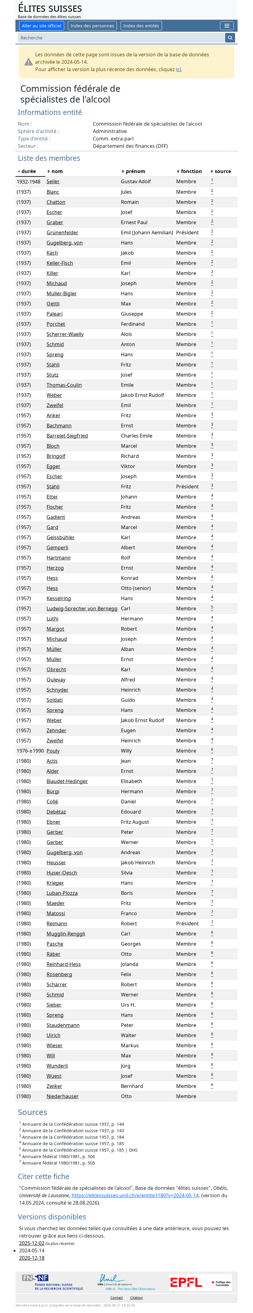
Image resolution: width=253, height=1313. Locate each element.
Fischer (55, 506)
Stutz (53, 374)
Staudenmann (63, 1025)
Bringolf (56, 456)
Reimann (57, 923)
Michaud (57, 283)
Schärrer (57, 984)
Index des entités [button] (141, 26)
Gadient (56, 517)
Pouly (53, 750)
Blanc (53, 191)
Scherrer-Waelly (65, 334)
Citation (136, 1297)
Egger (53, 466)
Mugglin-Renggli (66, 933)
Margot (55, 628)
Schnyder (57, 689)
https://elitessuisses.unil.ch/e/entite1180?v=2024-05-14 (135, 1195)
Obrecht (56, 669)
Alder (53, 771)
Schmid (55, 344)
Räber (53, 954)
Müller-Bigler (62, 293)
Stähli (53, 364)
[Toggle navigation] (227, 25)
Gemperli (57, 547)
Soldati (55, 700)
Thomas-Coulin (64, 385)
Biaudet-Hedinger (67, 781)
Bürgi (53, 791)
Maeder (56, 903)
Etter (52, 496)
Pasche (55, 943)
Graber (55, 222)
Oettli (53, 303)
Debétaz (56, 811)
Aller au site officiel (41, 26)
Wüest (54, 1076)
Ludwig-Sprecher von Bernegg (82, 608)
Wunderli (57, 1065)
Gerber (55, 832)
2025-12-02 (31, 1243)
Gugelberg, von (65, 242)
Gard (52, 527)
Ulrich (53, 1035)
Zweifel (55, 405)
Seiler (53, 181)
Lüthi (52, 618)
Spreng (55, 354)
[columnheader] (30, 171)
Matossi (56, 913)
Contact (116, 1297)
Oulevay (56, 679)
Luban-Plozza (62, 893)
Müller (54, 649)
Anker (53, 415)
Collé (52, 801)
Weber (54, 395)
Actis (52, 761)
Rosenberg (59, 974)
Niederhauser (63, 1096)
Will (51, 1055)
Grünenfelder (62, 232)
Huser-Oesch (62, 872)
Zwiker (54, 1086)
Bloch (53, 445)
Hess (52, 578)
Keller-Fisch (60, 263)
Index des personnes (92, 26)
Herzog (55, 567)
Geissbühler (61, 537)
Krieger (55, 882)
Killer (52, 273)
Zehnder (56, 730)
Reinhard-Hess (64, 964)
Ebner (53, 821)
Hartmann (59, 557)
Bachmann (59, 425)
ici (178, 69)
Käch (52, 252)
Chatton (56, 202)
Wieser (55, 1045)
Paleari (55, 313)
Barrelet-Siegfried (67, 435)
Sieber (54, 1004)
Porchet (56, 324)
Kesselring (59, 598)
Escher (54, 212)
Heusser (56, 862)
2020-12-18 (31, 1257)
